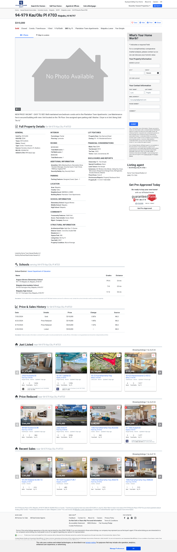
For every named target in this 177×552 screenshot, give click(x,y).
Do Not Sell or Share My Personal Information (85, 520)
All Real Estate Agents (37, 518)
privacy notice (91, 543)
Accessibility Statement (77, 523)
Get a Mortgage (89, 6)
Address (134, 63)
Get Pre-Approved (144, 208)
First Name (133, 89)
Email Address (134, 96)
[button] (157, 5)
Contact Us (82, 518)
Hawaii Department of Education (39, 271)
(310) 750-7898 (31, 389)
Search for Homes (38, 6)
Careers (155, 2)
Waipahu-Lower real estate (83, 509)
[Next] (160, 373)
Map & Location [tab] (43, 35)
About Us (148, 2)
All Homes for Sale (21, 518)
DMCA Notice (91, 523)
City (131, 70)
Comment (132, 111)
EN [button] (161, 2)
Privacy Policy (109, 518)
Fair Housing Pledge (105, 523)
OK (133, 548)
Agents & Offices (72, 6)
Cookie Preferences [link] (75, 526)
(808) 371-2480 (66, 389)
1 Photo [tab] (25, 35)
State (147, 70)
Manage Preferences (117, 548)
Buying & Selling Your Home (134, 2)
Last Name (148, 89)
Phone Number (134, 104)
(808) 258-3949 (139, 441)
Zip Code (134, 78)
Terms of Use (147, 154)
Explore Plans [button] (116, 535)
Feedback (72, 518)
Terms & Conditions (111, 520)
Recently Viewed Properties (139, 6)
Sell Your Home (55, 6)
